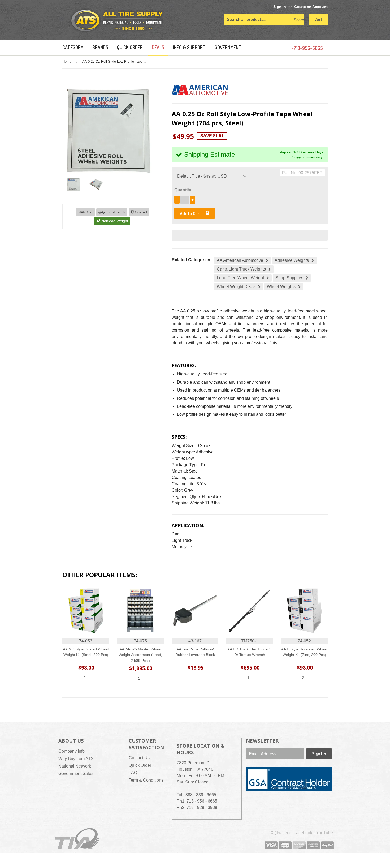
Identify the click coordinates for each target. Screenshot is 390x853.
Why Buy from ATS (76, 758)
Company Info (71, 751)
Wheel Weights (281, 286)
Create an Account (311, 7)
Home (66, 61)
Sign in (279, 7)
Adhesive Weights (292, 260)
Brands (100, 47)
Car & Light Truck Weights (241, 269)
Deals (158, 47)
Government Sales (75, 773)
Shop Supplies (289, 278)
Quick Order (130, 47)
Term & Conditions (146, 780)
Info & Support (189, 47)
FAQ (133, 772)
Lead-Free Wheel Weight (240, 278)
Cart (318, 19)
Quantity (182, 190)
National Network (74, 766)
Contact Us (139, 758)
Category (72, 47)
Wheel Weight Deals (236, 286)
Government (228, 47)
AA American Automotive (240, 260)
